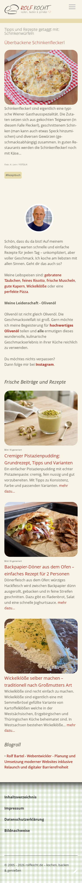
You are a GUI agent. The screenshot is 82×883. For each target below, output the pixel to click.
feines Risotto (33, 280)
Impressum (14, 808)
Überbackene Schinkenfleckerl (34, 42)
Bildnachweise (17, 830)
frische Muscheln (61, 280)
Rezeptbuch (14, 175)
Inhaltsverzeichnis (20, 797)
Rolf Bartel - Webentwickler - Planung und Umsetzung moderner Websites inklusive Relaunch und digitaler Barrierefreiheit (39, 762)
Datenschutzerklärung (24, 819)
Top (73, 870)
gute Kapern (14, 286)
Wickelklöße (36, 286)
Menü (72, 6)
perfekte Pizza (16, 291)
